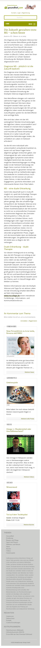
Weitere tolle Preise (27, 419)
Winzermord (11, 487)
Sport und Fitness (12, 542)
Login (19, 13)
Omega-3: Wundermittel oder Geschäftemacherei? (18, 430)
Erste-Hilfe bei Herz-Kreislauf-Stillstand (19, 634)
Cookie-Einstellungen (13, 622)
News (8, 546)
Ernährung (9, 538)
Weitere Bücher (29, 525)
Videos (8, 551)
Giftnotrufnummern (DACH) (15, 632)
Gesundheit (10, 536)
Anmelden (23, 321)
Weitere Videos (29, 477)
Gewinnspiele (12, 383)
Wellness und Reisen (13, 544)
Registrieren (33, 321)
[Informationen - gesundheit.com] (20, 6)
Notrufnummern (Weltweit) (14, 630)
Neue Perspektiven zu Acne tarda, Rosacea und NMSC (20, 332)
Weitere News (29, 372)
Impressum (10, 616)
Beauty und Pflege (12, 540)
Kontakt (13, 13)
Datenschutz (10, 618)
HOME (7, 24)
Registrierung (26, 13)
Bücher (8, 549)
